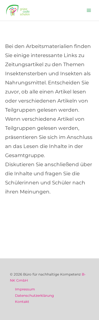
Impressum (25, 289)
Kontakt (22, 302)
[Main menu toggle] (89, 10)
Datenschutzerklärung (34, 295)
